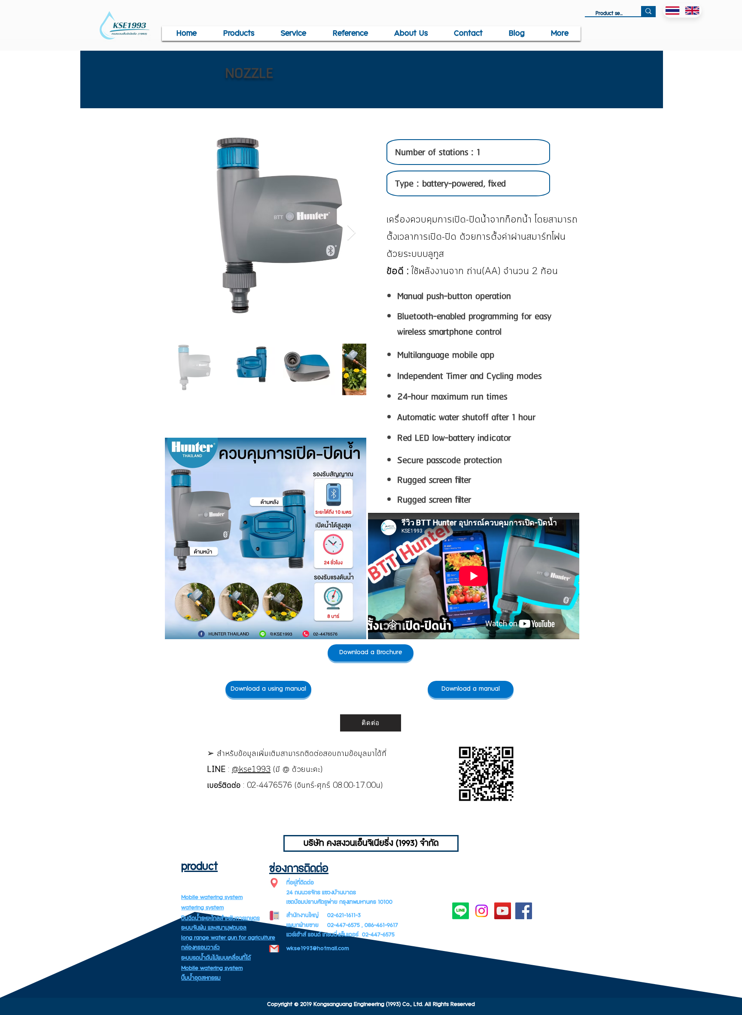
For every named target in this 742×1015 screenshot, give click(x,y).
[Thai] (672, 10)
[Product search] (648, 11)
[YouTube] (502, 910)
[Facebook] (523, 910)
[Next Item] (351, 233)
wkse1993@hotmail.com (317, 948)
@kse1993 (251, 769)
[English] (692, 10)
